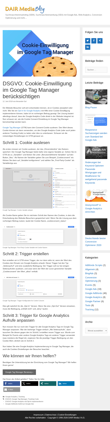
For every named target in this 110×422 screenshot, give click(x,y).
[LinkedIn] (87, 47)
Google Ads (91, 289)
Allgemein (90, 269)
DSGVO (8, 399)
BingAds (89, 273)
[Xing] (99, 40)
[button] (11, 383)
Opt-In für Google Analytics (29, 111)
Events (88, 285)
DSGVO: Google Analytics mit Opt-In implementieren (24, 401)
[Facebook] (93, 40)
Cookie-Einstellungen (67, 415)
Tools (87, 305)
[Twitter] (87, 40)
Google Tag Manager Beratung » (19, 372)
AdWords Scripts (93, 265)
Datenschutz (50, 415)
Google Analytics (11, 397)
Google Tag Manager (12, 127)
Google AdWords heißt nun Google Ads (19, 404)
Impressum (39, 415)
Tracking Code (33, 399)
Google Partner (92, 301)
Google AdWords (93, 293)
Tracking (21, 397)
